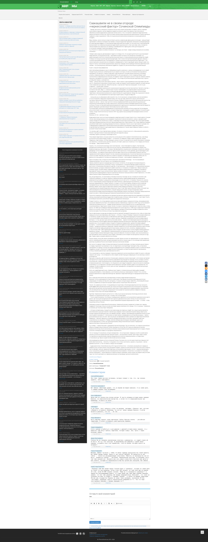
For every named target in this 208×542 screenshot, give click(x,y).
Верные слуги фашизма (138, 14)
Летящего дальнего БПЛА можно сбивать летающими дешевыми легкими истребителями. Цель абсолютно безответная (72, 157)
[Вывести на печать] (79, 2)
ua (140, 2)
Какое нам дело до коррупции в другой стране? (71, 404)
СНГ (101, 5)
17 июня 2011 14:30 (96, 483)
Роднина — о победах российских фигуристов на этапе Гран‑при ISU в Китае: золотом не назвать (72, 26)
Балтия (119, 5)
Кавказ (108, 14)
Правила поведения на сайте (97, 536)
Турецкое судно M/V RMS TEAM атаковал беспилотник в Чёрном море (70, 76)
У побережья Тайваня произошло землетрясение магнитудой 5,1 (68, 117)
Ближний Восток (116, 14)
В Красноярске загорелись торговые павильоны (72, 112)
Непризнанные (135, 5)
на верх (91, 359)
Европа (93, 5)
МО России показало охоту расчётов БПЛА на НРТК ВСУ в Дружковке (71, 142)
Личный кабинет (64, 2)
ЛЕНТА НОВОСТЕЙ (65, 22)
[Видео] (99, 2)
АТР (104, 5)
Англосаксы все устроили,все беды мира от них (71, 184)
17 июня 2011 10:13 (96, 402)
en (133, 2)
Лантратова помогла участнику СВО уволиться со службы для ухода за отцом (71, 57)
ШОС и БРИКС (126, 5)
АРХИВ (143, 5)
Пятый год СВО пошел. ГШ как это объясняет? (71, 322)
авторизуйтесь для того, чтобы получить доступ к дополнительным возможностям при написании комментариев (118, 526)
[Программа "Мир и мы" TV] (105, 2)
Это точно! (62, 177)
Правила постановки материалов (98, 534)
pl (137, 2)
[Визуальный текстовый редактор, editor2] (119, 511)
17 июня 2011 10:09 (96, 391)
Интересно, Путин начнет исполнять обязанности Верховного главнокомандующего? (72, 240)
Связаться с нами (143, 533)
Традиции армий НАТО (77, 14)
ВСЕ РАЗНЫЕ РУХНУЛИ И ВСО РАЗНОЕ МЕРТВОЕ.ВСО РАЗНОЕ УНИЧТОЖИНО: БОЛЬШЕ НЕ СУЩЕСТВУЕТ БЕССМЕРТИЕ (71, 314)
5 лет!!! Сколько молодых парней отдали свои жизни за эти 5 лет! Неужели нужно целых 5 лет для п (71, 293)
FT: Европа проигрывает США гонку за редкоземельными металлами (69, 82)
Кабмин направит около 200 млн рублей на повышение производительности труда (70, 101)
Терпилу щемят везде (64, 232)
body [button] (91, 518)
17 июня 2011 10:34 (96, 462)
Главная (96, 359)
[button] (91, 503)
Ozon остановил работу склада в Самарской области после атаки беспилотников (71, 39)
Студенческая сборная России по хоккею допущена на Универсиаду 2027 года (70, 107)
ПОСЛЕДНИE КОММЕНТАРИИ (72, 150)
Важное (60, 18)
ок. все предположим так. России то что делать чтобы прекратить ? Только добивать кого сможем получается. (71, 270)
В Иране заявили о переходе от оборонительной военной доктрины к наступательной (72, 33)
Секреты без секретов (64, 14)
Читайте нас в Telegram (95, 357)
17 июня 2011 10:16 (96, 413)
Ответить (108, 381)
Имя (90, 496)
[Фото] (102, 2)
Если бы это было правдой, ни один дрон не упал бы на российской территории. (72, 224)
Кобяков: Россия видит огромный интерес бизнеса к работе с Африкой (70, 45)
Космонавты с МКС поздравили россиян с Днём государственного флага (72, 63)
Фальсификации (126, 14)
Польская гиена (88, 14)
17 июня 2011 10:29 (96, 446)
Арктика (113, 5)
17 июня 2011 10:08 (96, 381)
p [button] (93, 518)
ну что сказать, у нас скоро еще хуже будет (70, 208)
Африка (108, 5)
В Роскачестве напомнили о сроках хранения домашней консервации (71, 130)
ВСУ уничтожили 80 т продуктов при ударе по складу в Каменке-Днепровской (71, 94)
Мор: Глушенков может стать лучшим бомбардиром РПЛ (69, 70)
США (97, 5)
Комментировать (95, 522)
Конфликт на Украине (99, 14)
